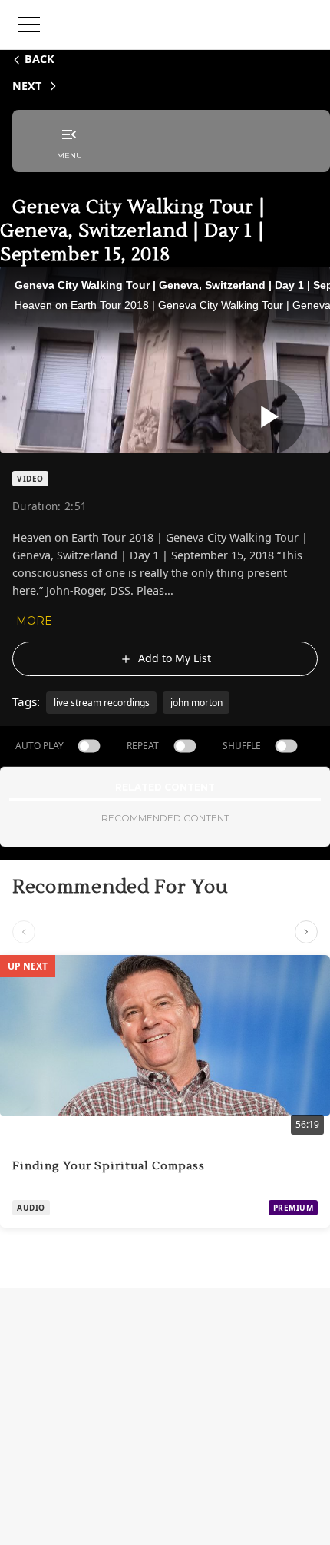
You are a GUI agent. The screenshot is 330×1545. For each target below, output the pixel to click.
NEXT (26, 85)
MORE (34, 621)
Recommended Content (165, 818)
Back (39, 58)
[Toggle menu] (29, 24)
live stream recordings (102, 702)
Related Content (165, 787)
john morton (196, 702)
